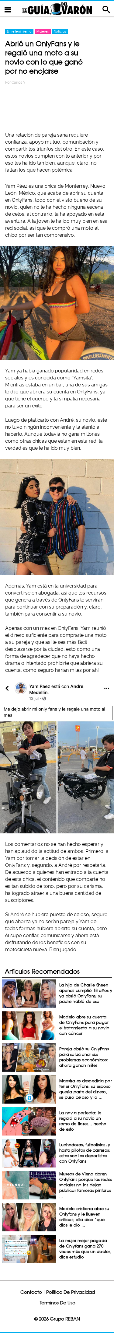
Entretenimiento (19, 31)
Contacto (31, 1292)
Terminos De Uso (57, 1303)
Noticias (60, 31)
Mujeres (42, 31)
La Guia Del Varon (57, 8)
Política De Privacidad (70, 1292)
